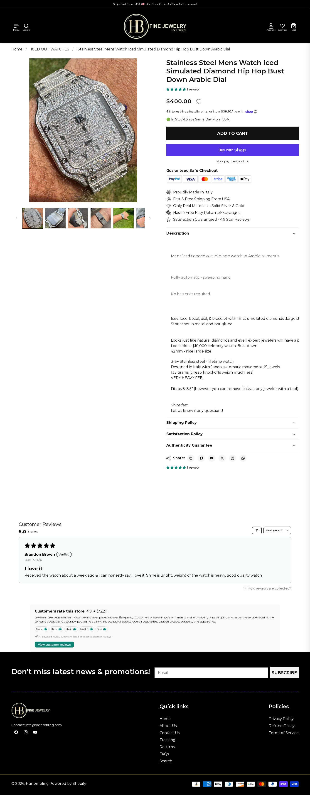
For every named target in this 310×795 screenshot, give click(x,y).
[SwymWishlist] (282, 26)
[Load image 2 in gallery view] (55, 218)
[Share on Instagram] (232, 458)
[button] (16, 26)
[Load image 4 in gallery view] (101, 218)
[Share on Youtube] (211, 458)
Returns (167, 747)
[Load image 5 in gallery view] (123, 218)
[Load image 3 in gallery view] (78, 218)
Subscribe (284, 672)
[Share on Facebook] (201, 458)
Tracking (167, 740)
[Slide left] (16, 218)
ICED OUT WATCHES (50, 49)
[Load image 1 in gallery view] (32, 218)
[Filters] (257, 530)
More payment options (233, 161)
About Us (168, 726)
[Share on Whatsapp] (243, 458)
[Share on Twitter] (222, 458)
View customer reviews (54, 644)
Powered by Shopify (67, 783)
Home (16, 49)
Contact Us (170, 733)
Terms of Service (284, 733)
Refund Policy (282, 726)
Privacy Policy (281, 719)
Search (166, 761)
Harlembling (37, 783)
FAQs (164, 754)
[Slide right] (150, 218)
